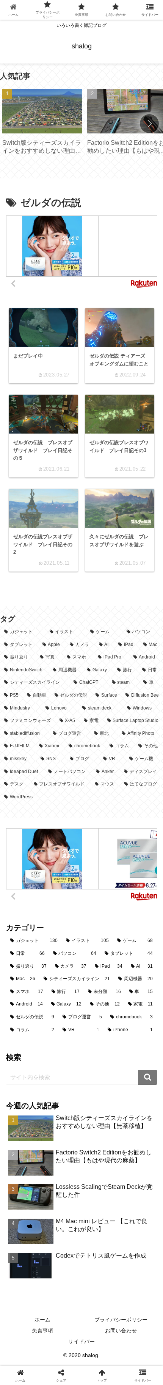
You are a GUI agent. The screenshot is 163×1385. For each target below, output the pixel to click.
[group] (42, 124)
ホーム (42, 1320)
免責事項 (42, 1331)
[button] (149, 123)
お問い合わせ (121, 1331)
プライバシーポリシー (120, 1320)
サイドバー (81, 1342)
